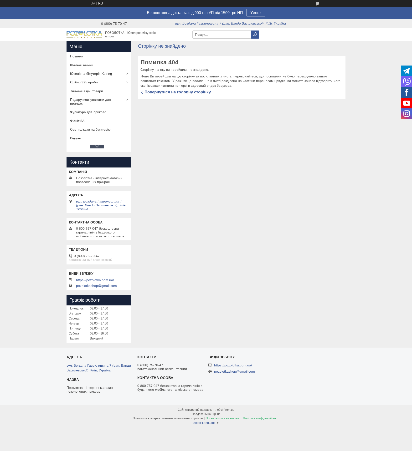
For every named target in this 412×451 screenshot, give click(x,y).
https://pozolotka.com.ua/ (95, 280)
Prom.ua (228, 409)
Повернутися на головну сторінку (177, 92)
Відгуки (75, 138)
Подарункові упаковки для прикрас (90, 101)
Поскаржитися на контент (223, 418)
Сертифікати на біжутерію (90, 129)
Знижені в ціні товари (86, 91)
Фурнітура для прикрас (88, 112)
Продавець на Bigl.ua (206, 414)
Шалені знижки (81, 65)
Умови (256, 13)
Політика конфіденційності (261, 418)
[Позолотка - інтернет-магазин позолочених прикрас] (84, 34)
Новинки (76, 56)
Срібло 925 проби (84, 82)
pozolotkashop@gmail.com (96, 286)
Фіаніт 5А (77, 121)
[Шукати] (255, 34)
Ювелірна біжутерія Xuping (91, 74)
